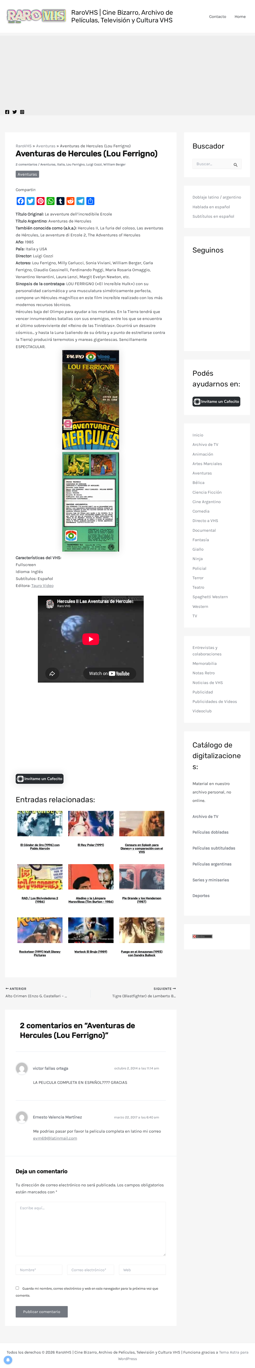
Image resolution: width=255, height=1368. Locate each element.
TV (194, 615)
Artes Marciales (207, 463)
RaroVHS (24, 145)
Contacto (217, 16)
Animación (202, 454)
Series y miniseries (210, 879)
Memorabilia (204, 663)
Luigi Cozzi (94, 164)
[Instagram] (22, 112)
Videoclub (202, 710)
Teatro (198, 587)
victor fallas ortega (50, 1068)
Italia (61, 164)
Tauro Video (42, 585)
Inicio (197, 434)
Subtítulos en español (213, 216)
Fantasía (200, 539)
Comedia (200, 511)
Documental (204, 530)
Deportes (201, 895)
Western (200, 606)
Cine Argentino (206, 501)
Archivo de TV (205, 444)
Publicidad (202, 691)
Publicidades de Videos (214, 701)
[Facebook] (7, 112)
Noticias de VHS (207, 682)
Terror (197, 577)
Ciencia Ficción (207, 492)
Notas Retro (203, 672)
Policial (199, 568)
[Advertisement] (127, 70)
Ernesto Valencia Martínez (57, 1117)
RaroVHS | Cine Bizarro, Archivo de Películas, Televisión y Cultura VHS (122, 16)
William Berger (114, 164)
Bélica (198, 482)
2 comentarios (26, 164)
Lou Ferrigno (75, 164)
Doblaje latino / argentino (216, 197)
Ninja (197, 558)
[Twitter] (14, 112)
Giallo (197, 549)
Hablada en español (211, 206)
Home (240, 16)
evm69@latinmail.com (55, 1138)
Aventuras (46, 145)
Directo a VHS (205, 520)
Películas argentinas (212, 863)
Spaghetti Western (210, 596)
